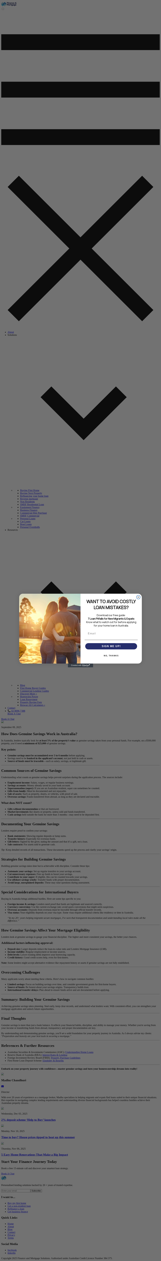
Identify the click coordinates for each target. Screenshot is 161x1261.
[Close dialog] (138, 597)
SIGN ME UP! (111, 646)
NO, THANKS (111, 656)
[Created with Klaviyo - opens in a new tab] (80, 665)
